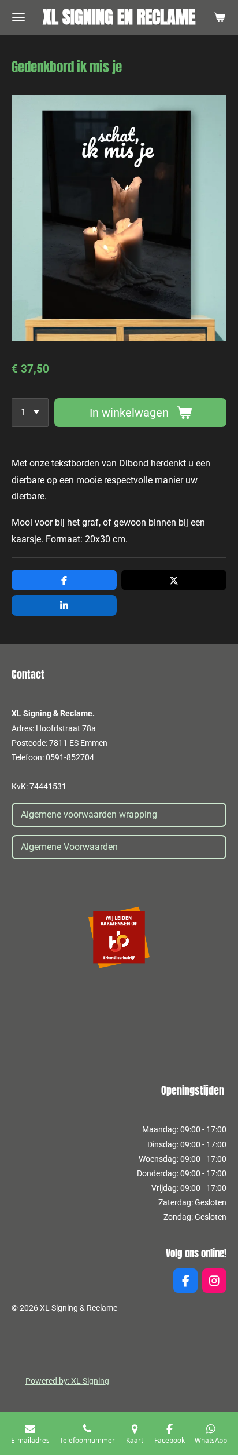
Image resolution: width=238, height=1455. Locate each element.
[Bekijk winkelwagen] (219, 17)
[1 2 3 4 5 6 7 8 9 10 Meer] (30, 412)
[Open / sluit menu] (18, 17)
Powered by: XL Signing (67, 1380)
